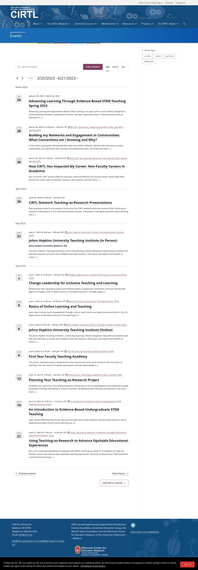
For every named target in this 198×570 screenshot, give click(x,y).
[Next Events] (22, 78)
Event (158, 56)
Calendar (169, 2)
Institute (170, 56)
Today (30, 78)
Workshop (149, 61)
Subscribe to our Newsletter (145, 531)
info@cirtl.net (25, 534)
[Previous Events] (17, 78)
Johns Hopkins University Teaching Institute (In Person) (73, 240)
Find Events (93, 67)
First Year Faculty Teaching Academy (58, 356)
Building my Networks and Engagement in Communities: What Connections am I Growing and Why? (74, 137)
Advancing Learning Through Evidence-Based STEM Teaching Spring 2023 (77, 103)
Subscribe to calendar (113, 483)
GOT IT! (187, 564)
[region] (99, 563)
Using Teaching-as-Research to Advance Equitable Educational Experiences (78, 442)
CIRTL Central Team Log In (150, 2)
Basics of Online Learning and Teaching (60, 306)
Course (147, 56)
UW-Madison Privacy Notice (92, 566)
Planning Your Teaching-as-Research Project (64, 380)
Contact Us (180, 2)
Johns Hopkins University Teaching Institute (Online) (71, 330)
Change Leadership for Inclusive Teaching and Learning (73, 283)
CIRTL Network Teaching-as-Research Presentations (70, 202)
